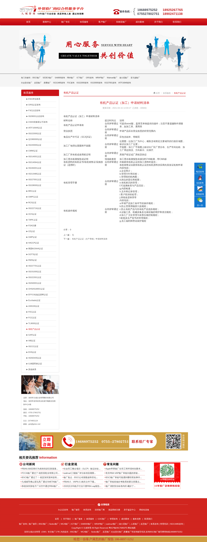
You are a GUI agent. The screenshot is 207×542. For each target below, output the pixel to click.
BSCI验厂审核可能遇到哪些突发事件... (124, 477)
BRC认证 (32, 191)
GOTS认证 (33, 254)
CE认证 (31, 231)
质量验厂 (47, 83)
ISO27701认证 (34, 266)
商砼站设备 (144, 510)
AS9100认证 (33, 306)
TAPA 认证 (32, 220)
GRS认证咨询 (34, 105)
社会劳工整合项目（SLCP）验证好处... (82, 468)
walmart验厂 (111, 524)
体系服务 (84, 22)
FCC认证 (32, 317)
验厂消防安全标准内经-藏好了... (120, 486)
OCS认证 (32, 214)
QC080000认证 (35, 139)
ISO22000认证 (34, 133)
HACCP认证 (33, 243)
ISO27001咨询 (110, 83)
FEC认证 (32, 312)
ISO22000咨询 (82, 83)
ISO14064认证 (34, 162)
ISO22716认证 (34, 208)
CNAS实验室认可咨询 (37, 122)
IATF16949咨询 (124, 83)
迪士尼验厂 (124, 78)
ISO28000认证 (34, 185)
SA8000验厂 (86, 524)
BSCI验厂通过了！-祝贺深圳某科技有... (40, 477)
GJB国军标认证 (35, 364)
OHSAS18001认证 (36, 289)
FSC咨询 (70, 83)
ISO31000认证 (34, 271)
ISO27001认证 (34, 179)
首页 (28, 22)
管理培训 (164, 524)
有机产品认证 (34, 329)
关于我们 (158, 22)
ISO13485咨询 (59, 83)
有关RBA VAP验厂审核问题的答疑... (122, 473)
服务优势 (137, 519)
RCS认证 (32, 202)
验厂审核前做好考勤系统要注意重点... (123, 482)
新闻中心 (47, 22)
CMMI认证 (33, 151)
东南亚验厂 (121, 22)
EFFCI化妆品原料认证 (38, 294)
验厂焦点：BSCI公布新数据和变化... (81, 477)
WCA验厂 (65, 524)
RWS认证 (32, 260)
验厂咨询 (23, 524)
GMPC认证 (33, 197)
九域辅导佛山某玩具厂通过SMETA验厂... (41, 482)
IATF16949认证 (35, 128)
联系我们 (177, 22)
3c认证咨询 (63, 510)
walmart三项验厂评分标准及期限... (80, 473)
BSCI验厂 (37, 78)
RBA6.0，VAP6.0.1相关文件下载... (80, 482)
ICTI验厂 (80, 78)
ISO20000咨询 (96, 83)
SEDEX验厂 (48, 78)
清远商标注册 (114, 510)
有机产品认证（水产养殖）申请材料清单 (89, 239)
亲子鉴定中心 (130, 510)
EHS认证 (32, 352)
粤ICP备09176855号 (118, 528)
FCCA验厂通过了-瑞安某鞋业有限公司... (40, 473)
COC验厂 (102, 519)
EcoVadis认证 (34, 300)
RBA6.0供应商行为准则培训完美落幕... (40, 468)
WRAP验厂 (100, 78)
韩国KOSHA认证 (35, 248)
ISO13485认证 (34, 174)
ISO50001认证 (34, 283)
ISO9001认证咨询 (36, 116)
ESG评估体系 (34, 99)
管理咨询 (114, 519)
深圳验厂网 (100, 510)
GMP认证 (32, 237)
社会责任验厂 (26, 83)
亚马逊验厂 (135, 78)
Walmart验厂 (112, 78)
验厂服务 (79, 519)
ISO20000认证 (34, 145)
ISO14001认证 (34, 156)
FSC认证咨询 (34, 110)
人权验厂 (135, 524)
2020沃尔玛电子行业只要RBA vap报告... (82, 486)
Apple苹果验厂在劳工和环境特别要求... (124, 468)
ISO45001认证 (34, 168)
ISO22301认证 (34, 277)
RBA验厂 (70, 78)
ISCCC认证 (33, 346)
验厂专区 (65, 22)
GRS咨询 (90, 78)
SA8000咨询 (60, 78)
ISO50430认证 (34, 358)
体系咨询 (87, 510)
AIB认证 (31, 340)
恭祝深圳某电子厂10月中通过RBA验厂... (41, 486)
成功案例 (140, 22)
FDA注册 (32, 225)
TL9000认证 (33, 323)
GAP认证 (32, 335)
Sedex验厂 (54, 524)
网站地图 (131, 528)
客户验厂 (102, 22)
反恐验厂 (38, 83)
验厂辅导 (76, 510)
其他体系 (32, 369)
